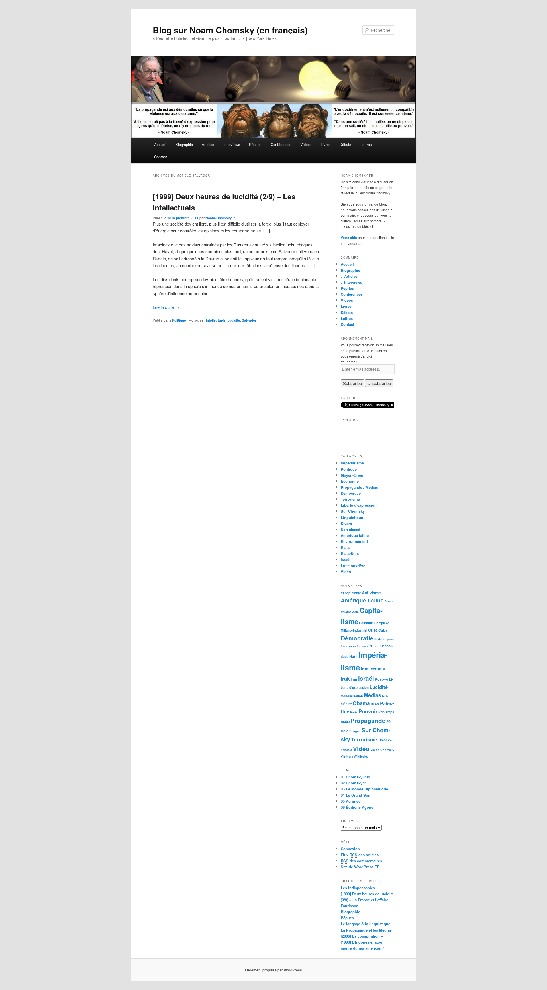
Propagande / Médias (359, 487)
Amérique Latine (362, 600)
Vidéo (346, 571)
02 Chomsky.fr (353, 783)
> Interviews (351, 282)
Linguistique (352, 517)
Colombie (366, 622)
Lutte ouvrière (353, 565)
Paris (354, 712)
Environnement (354, 541)
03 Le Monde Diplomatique (364, 789)
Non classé (350, 529)
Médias (372, 695)
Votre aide (349, 237)
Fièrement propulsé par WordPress (273, 970)
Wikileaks (361, 756)
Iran (354, 679)
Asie (355, 612)
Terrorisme (350, 499)
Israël (345, 559)
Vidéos (306, 144)
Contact (160, 156)
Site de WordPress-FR (360, 866)
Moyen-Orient (352, 475)
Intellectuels (216, 320)
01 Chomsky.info (355, 777)
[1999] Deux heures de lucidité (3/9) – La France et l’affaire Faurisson (367, 899)
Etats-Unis (350, 553)
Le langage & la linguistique (365, 923)
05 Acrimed (351, 801)
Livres (326, 144)
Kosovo (381, 679)
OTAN (375, 704)
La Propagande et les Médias (366, 930)
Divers (346, 523)
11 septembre (351, 593)
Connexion (350, 848)
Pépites (255, 144)
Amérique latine (355, 535)
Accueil (160, 144)
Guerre (374, 646)
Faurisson (348, 646)
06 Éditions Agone (357, 807)
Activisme (371, 592)
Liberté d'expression (359, 505)
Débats (345, 144)
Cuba (382, 630)
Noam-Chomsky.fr (220, 217)
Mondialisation (352, 696)
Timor (382, 740)
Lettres (366, 144)
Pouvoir (367, 711)
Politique (179, 320)
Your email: (349, 361)
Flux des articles (360, 854)
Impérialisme (352, 463)
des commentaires (361, 860)
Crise (372, 630)
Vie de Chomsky (382, 750)
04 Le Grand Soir (356, 795)
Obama (361, 703)
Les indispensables (358, 887)
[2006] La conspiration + (362, 936)
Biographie (184, 144)
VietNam (347, 756)
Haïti (353, 656)
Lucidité (233, 320)
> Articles (349, 276)
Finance (363, 646)
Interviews (231, 144)
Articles (208, 144)
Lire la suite (166, 307)
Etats (345, 547)
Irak (345, 678)
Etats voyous (384, 639)
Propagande (367, 720)
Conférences (281, 144)
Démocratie (351, 493)
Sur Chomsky (353, 511)
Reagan (355, 731)
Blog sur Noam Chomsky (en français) (230, 30)
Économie (350, 481)
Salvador (249, 320)
